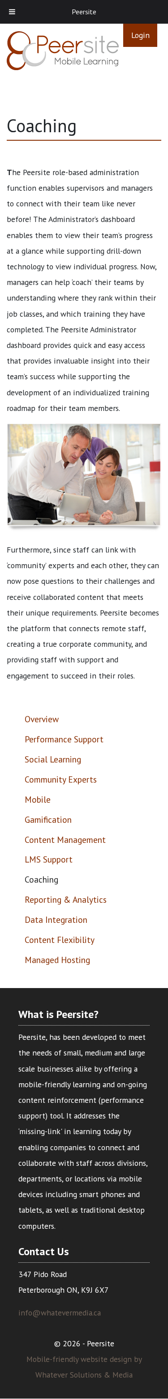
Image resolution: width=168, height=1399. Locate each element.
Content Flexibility (60, 939)
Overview (42, 719)
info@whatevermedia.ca (59, 1312)
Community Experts (61, 779)
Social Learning (53, 759)
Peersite (84, 11)
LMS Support (49, 859)
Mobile (38, 799)
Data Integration (56, 919)
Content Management (65, 839)
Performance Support (64, 739)
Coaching (41, 879)
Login (140, 35)
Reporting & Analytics (66, 899)
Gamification (48, 819)
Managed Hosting (57, 959)
